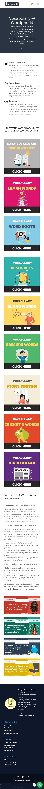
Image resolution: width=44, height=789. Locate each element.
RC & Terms (8, 730)
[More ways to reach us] (34, 785)
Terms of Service (10, 743)
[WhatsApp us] (40, 785)
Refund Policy (9, 748)
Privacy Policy (9, 745)
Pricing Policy (9, 750)
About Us (8, 725)
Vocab (6, 728)
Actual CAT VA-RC (11, 733)
